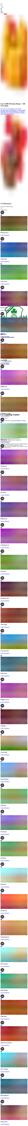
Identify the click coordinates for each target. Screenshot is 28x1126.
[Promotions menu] (2, 4)
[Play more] (3, 7)
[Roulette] (14, 10)
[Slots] (14, 9)
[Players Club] (14, 5)
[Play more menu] (1, 7)
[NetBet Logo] (4, 14)
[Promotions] (1, 3)
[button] (1, 215)
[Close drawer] (2, 12)
